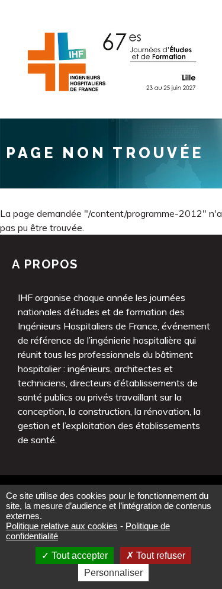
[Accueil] (111, 97)
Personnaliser (113, 573)
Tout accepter (78, 555)
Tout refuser (159, 555)
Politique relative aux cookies (62, 526)
